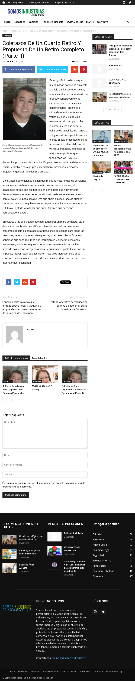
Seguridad (98, 555)
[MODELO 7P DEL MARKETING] (54, 550)
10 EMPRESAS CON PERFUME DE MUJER (121, 179)
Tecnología (120, 141)
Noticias (33, 22)
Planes (90, 22)
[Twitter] (130, 2)
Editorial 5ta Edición (73, 533)
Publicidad (85, 671)
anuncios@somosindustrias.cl (69, 658)
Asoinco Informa (53, 22)
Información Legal (115, 671)
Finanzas (15, 30)
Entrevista (98, 539)
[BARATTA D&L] (99, 69)
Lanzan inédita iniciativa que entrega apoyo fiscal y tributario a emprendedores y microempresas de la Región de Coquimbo (22, 307)
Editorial (97, 534)
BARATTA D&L (116, 65)
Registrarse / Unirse (64, 2)
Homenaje (98, 141)
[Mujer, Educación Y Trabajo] (45, 374)
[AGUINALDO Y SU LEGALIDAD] (99, 83)
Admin (10, 61)
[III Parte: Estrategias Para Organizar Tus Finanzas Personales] (15, 374)
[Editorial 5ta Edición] (54, 536)
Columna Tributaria (103, 571)
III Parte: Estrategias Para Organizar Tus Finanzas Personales (13, 389)
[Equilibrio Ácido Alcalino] (9, 568)
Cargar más (111, 109)
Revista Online (74, 22)
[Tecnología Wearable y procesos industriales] (99, 97)
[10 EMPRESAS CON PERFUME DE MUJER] (123, 167)
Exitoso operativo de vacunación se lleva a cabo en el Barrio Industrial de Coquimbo (69, 305)
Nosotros (19, 22)
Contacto (102, 22)
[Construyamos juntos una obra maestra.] (9, 554)
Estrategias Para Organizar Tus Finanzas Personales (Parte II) (74, 389)
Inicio (7, 22)
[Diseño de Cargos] (101, 167)
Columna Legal (101, 550)
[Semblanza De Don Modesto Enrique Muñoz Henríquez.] (101, 136)
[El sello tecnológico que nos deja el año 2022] (123, 136)
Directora (97, 576)
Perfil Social (99, 565)
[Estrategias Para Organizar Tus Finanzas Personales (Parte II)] (75, 374)
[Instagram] (124, 2)
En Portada (120, 172)
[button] (128, 22)
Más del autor (39, 358)
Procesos (98, 172)
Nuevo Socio (99, 544)
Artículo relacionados (16, 358)
